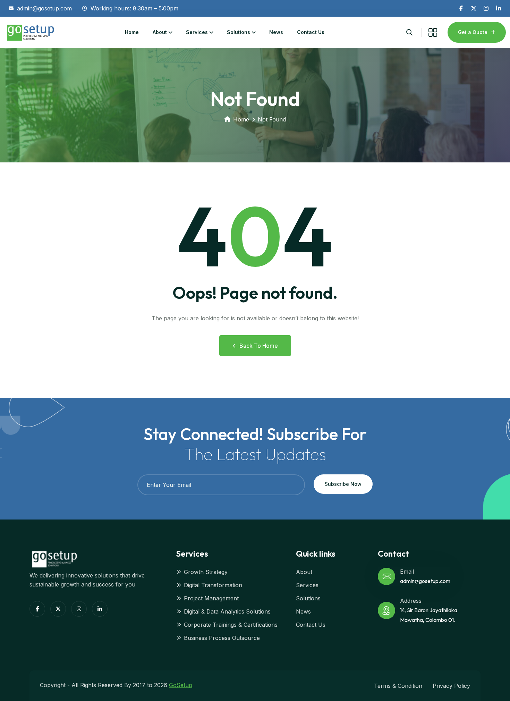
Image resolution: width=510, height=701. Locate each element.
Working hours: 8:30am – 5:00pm (134, 8)
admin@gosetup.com (44, 8)
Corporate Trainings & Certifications (231, 624)
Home (132, 32)
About (160, 32)
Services (197, 32)
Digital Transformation (213, 585)
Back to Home (258, 345)
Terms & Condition (398, 685)
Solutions (238, 32)
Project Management (211, 598)
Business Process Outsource (222, 637)
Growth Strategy (206, 571)
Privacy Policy (451, 685)
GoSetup (180, 685)
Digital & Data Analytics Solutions (227, 611)
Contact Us (310, 32)
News (276, 32)
